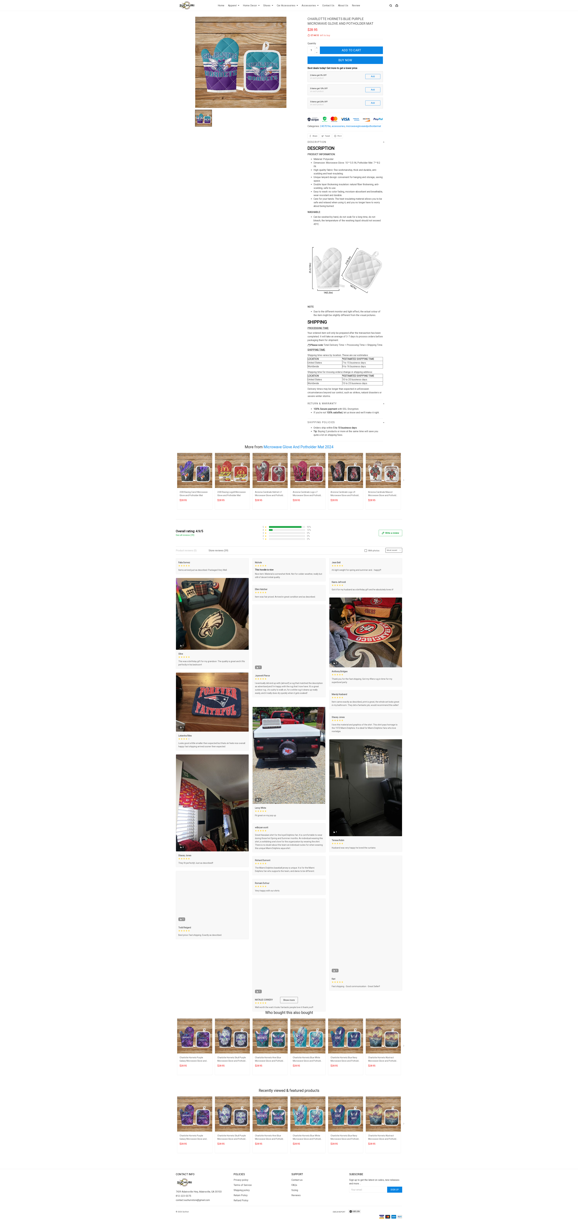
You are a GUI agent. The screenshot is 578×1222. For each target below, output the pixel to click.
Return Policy (241, 1219)
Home (221, 5)
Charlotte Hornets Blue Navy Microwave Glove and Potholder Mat (345, 1083)
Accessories (309, 5)
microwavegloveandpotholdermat (363, 126)
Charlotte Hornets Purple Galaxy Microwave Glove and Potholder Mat (193, 1083)
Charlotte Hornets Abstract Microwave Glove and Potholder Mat (383, 1083)
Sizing (294, 1214)
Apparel (232, 5)
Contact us (297, 1203)
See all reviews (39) (185, 535)
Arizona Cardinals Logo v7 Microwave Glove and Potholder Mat (308, 494)
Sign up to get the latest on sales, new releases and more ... (374, 1205)
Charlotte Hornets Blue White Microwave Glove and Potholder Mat (308, 1083)
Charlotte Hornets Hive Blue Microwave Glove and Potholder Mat (270, 1083)
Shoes (266, 5)
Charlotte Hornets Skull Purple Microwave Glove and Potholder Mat (232, 1083)
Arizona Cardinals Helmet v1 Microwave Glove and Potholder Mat (270, 494)
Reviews (296, 1219)
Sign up (395, 1213)
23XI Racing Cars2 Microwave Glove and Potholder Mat (194, 494)
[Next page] (404, 481)
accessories (338, 126)
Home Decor (250, 5)
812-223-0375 (183, 1219)
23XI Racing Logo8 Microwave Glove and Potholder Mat (231, 494)
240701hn (325, 126)
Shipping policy (242, 1214)
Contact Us (328, 5)
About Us (343, 5)
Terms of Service (243, 1208)
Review (356, 5)
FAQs (294, 1208)
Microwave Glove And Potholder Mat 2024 (298, 447)
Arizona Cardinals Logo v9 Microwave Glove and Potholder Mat (345, 494)
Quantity (312, 43)
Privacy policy (241, 1203)
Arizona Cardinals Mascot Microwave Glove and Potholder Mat (383, 494)
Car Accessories (286, 5)
